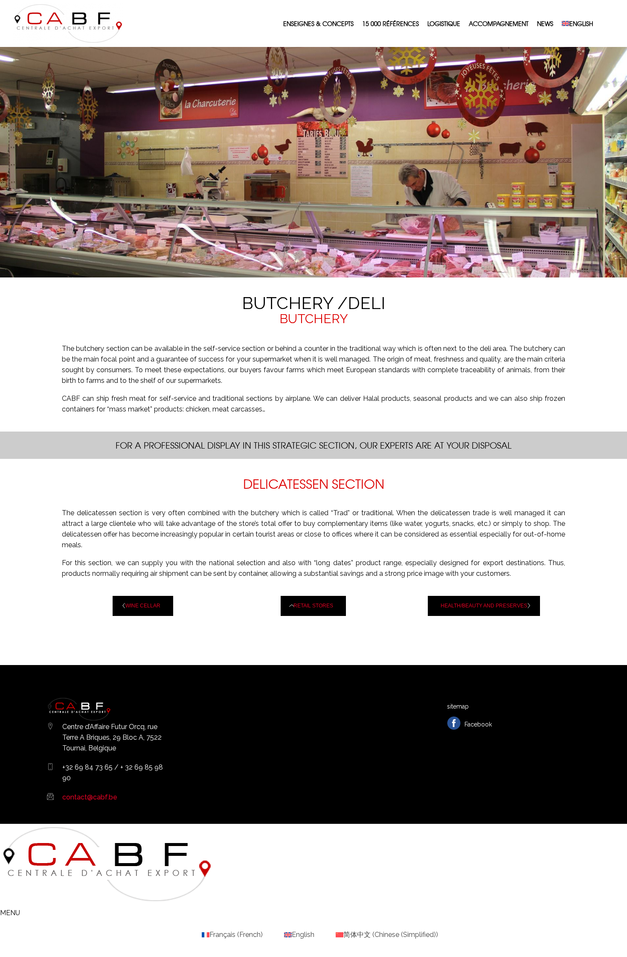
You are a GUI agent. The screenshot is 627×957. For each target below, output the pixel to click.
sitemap (458, 706)
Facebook (477, 724)
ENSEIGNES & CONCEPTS (318, 23)
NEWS (545, 23)
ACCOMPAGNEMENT (498, 23)
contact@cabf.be (89, 797)
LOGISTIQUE (443, 23)
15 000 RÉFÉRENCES (390, 23)
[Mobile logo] (106, 902)
